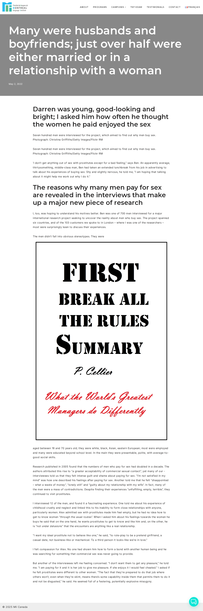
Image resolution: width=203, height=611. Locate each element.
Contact (175, 7)
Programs (100, 7)
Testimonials (155, 7)
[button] (125, 7)
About (84, 7)
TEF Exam (136, 7)
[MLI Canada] (15, 7)
